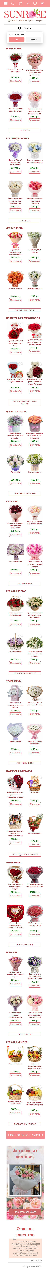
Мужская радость (34, 833)
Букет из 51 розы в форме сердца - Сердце (15, 886)
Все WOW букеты (25, 945)
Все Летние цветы (25, 310)
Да (17, 39)
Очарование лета (15, 562)
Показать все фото (25, 1212)
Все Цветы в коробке (25, 494)
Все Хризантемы (25, 763)
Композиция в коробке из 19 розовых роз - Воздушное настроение (34, 436)
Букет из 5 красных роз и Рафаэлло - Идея (15, 343)
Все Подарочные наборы (25, 855)
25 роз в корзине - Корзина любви (15, 614)
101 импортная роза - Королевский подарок (34, 885)
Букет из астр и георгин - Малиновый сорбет (15, 975)
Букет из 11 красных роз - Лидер (15, 71)
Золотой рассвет (15, 289)
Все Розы (25, 130)
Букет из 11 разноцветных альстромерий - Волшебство (15, 252)
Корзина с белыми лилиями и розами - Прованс (34, 654)
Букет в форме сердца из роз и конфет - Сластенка (15, 925)
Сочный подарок (15, 1064)
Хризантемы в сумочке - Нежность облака (15, 705)
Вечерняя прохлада (34, 288)
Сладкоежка (34, 793)
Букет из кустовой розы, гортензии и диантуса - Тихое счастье (35, 111)
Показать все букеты (25, 1135)
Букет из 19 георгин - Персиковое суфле (35, 523)
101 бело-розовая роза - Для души (34, 924)
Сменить (33, 39)
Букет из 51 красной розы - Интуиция (15, 110)
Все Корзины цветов (25, 673)
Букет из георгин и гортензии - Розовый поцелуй (34, 564)
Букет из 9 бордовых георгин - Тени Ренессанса (15, 525)
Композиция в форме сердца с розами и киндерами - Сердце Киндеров (15, 795)
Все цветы (25, 220)
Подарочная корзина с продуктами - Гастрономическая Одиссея (15, 833)
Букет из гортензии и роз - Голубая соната (35, 161)
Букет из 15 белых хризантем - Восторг (34, 704)
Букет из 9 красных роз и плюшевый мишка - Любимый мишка (34, 382)
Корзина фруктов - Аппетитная (15, 1103)
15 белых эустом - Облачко (35, 251)
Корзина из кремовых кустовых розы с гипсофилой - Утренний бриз (35, 615)
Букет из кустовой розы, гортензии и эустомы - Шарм (35, 1015)
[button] (13, 3)
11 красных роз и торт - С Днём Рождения (15, 381)
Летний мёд (15, 472)
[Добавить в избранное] (20, 56)
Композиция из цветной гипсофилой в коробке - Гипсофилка (15, 436)
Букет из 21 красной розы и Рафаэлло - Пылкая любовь (34, 342)
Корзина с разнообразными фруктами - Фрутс (35, 1066)
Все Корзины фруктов (25, 1124)
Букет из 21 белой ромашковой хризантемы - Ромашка (35, 743)
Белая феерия (15, 741)
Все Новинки (25, 1034)
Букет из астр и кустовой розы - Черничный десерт (35, 976)
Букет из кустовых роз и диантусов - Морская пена (15, 201)
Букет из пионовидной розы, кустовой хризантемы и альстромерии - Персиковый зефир (34, 72)
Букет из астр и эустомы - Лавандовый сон (15, 1015)
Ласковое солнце (15, 652)
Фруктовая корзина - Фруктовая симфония (34, 1104)
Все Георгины (25, 583)
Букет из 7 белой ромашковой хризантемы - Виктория (15, 162)
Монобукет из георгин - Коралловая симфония (35, 201)
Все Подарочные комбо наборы (25, 402)
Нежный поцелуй (34, 472)
